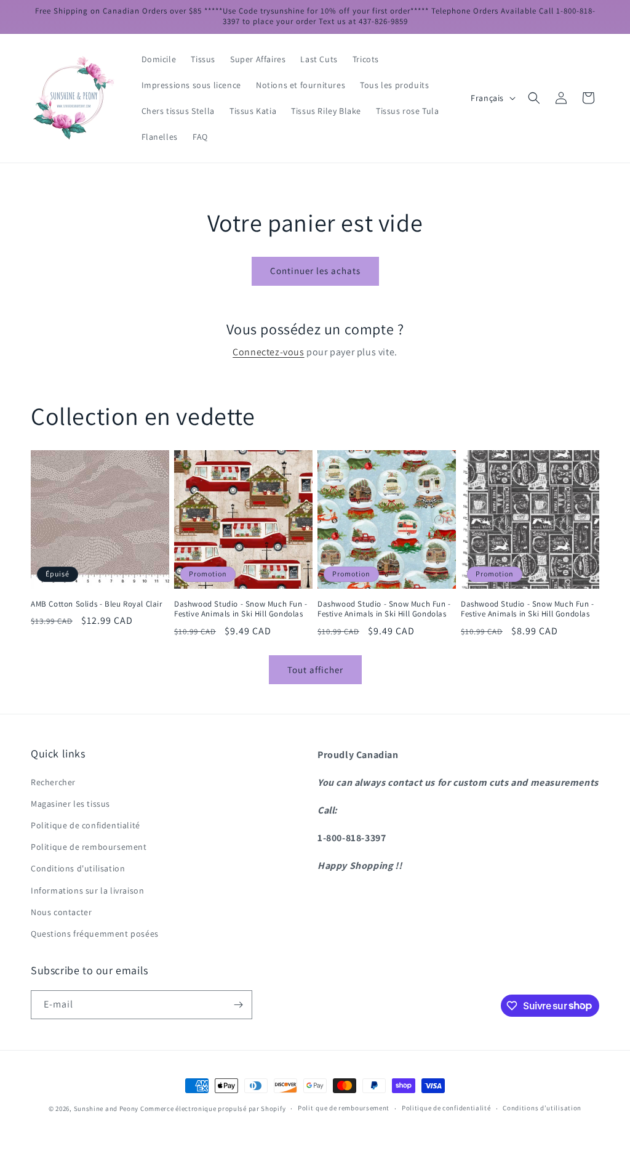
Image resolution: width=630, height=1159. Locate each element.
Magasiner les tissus (70, 803)
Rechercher (53, 782)
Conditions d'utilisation (78, 868)
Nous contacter (61, 912)
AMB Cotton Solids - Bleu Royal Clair (96, 604)
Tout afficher (315, 670)
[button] (534, 97)
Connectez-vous (268, 351)
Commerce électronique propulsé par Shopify (212, 1108)
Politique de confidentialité (85, 825)
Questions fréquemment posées (95, 933)
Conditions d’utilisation (542, 1108)
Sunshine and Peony (106, 1108)
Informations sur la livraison (87, 890)
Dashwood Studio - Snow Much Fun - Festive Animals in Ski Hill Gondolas (241, 609)
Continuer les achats (315, 271)
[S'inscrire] (238, 1004)
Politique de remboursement (89, 846)
